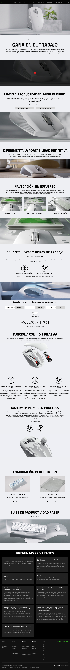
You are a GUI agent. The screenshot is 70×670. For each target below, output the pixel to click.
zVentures (34, 650)
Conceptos (14, 648)
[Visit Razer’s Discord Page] (44, 660)
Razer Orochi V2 (46, 108)
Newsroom (34, 648)
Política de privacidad (23, 667)
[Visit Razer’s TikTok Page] (44, 655)
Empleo (33, 646)
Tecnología (14, 644)
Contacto (34, 653)
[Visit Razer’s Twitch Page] (44, 658)
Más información (35, 421)
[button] (68, 2)
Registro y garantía (25, 646)
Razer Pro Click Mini (25, 108)
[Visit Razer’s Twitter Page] (44, 651)
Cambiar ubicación (65, 665)
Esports (13, 650)
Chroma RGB (14, 646)
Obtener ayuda (25, 644)
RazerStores (4, 644)
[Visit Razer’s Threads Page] (44, 649)
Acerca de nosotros (36, 644)
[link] (1, 2)
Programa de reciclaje (26, 654)
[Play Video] (35, 73)
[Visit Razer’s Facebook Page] (44, 644)
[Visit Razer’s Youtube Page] (44, 653)
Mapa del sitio (4, 667)
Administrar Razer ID (26, 652)
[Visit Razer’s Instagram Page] (44, 646)
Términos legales (13, 667)
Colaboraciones (15, 653)
